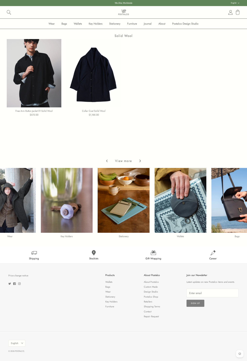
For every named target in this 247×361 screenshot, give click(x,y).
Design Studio (151, 291)
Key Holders (95, 24)
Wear (52, 24)
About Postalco (151, 282)
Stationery (114, 24)
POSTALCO (19, 351)
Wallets (78, 24)
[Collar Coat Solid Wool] (93, 73)
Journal (148, 24)
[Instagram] (19, 283)
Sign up (195, 303)
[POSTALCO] (123, 12)
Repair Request (151, 316)
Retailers (148, 301)
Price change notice (18, 275)
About (161, 24)
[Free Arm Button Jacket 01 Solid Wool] (34, 73)
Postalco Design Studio (185, 24)
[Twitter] (9, 283)
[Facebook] (14, 283)
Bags (64, 24)
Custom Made (151, 286)
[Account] (230, 12)
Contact (147, 311)
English (234, 3)
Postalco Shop (151, 296)
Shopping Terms (152, 306)
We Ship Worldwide (123, 2)
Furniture (132, 24)
